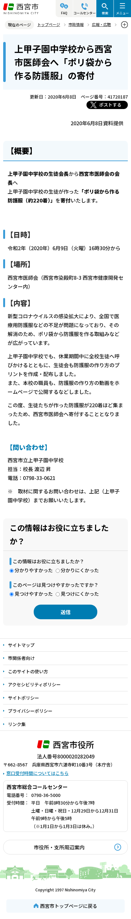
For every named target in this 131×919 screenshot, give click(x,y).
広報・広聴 (101, 24)
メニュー (122, 12)
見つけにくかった (80, 593)
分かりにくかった (80, 570)
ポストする (110, 104)
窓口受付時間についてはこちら (37, 773)
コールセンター (84, 12)
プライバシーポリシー (30, 711)
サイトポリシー (23, 698)
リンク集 (17, 724)
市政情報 (76, 24)
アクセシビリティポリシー (34, 684)
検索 (105, 12)
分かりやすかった (34, 570)
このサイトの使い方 (28, 671)
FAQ (64, 12)
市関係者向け (21, 658)
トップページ (48, 24)
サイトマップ (21, 645)
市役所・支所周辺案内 (59, 847)
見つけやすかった (34, 593)
